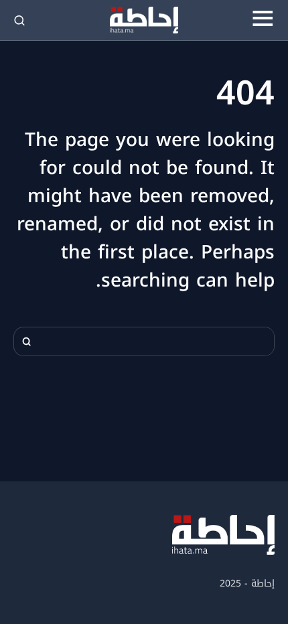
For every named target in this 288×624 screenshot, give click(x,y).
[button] (262, 20)
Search (27, 341)
